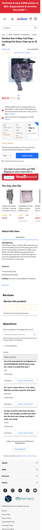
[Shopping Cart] (35, 19)
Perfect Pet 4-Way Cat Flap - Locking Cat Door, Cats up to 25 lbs (10, 206)
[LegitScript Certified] (8, 497)
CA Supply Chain (7, 524)
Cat (3, 35)
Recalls (4, 509)
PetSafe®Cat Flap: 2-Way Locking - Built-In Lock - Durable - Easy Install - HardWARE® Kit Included (26, 206)
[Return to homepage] (22, 18)
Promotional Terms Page (28, 454)
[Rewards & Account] (12, 19)
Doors (34, 35)
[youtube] (35, 489)
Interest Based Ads (8, 520)
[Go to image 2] (20, 93)
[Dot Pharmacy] (24, 497)
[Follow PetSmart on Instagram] (13, 489)
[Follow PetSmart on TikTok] (28, 489)
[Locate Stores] (30, 19)
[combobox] (20, 27)
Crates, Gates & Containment (18, 35)
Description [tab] (20, 235)
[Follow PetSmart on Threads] (20, 489)
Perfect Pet (6, 49)
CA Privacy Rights (8, 527)
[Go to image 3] (22, 93)
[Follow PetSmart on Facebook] (5, 489)
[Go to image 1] (18, 93)
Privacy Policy (6, 516)
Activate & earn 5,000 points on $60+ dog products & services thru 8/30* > (20, 6)
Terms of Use (6, 513)
